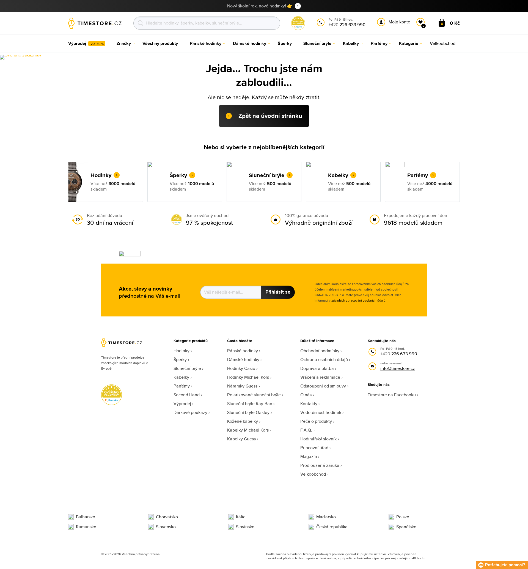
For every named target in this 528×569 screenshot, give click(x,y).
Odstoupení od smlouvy (323, 386)
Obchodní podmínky (319, 351)
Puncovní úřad (314, 448)
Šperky (180, 359)
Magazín (308, 456)
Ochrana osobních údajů (324, 359)
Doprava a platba (317, 368)
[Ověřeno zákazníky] (20, 57)
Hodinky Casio (241, 368)
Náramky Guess (242, 386)
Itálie (241, 517)
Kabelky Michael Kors (248, 430)
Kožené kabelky (242, 421)
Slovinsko (245, 527)
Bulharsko (85, 517)
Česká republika (332, 527)
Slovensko (166, 527)
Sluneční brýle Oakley (248, 412)
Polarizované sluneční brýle (254, 395)
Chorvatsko (167, 517)
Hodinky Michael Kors (248, 377)
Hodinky (181, 351)
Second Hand (187, 395)
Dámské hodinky (243, 359)
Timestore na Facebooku (392, 395)
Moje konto (399, 22)
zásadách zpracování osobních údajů (358, 300)
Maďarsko (326, 517)
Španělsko (406, 527)
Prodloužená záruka (319, 465)
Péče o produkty (316, 421)
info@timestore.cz (397, 368)
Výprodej (182, 403)
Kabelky (181, 377)
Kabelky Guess (241, 439)
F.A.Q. (306, 430)
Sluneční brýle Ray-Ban (249, 403)
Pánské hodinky (242, 351)
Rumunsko (86, 527)
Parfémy (182, 386)
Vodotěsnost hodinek (320, 412)
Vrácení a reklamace (320, 377)
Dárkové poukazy (190, 412)
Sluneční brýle (187, 368)
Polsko (402, 517)
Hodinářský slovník (318, 439)
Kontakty (308, 403)
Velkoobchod (313, 474)
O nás (306, 395)
